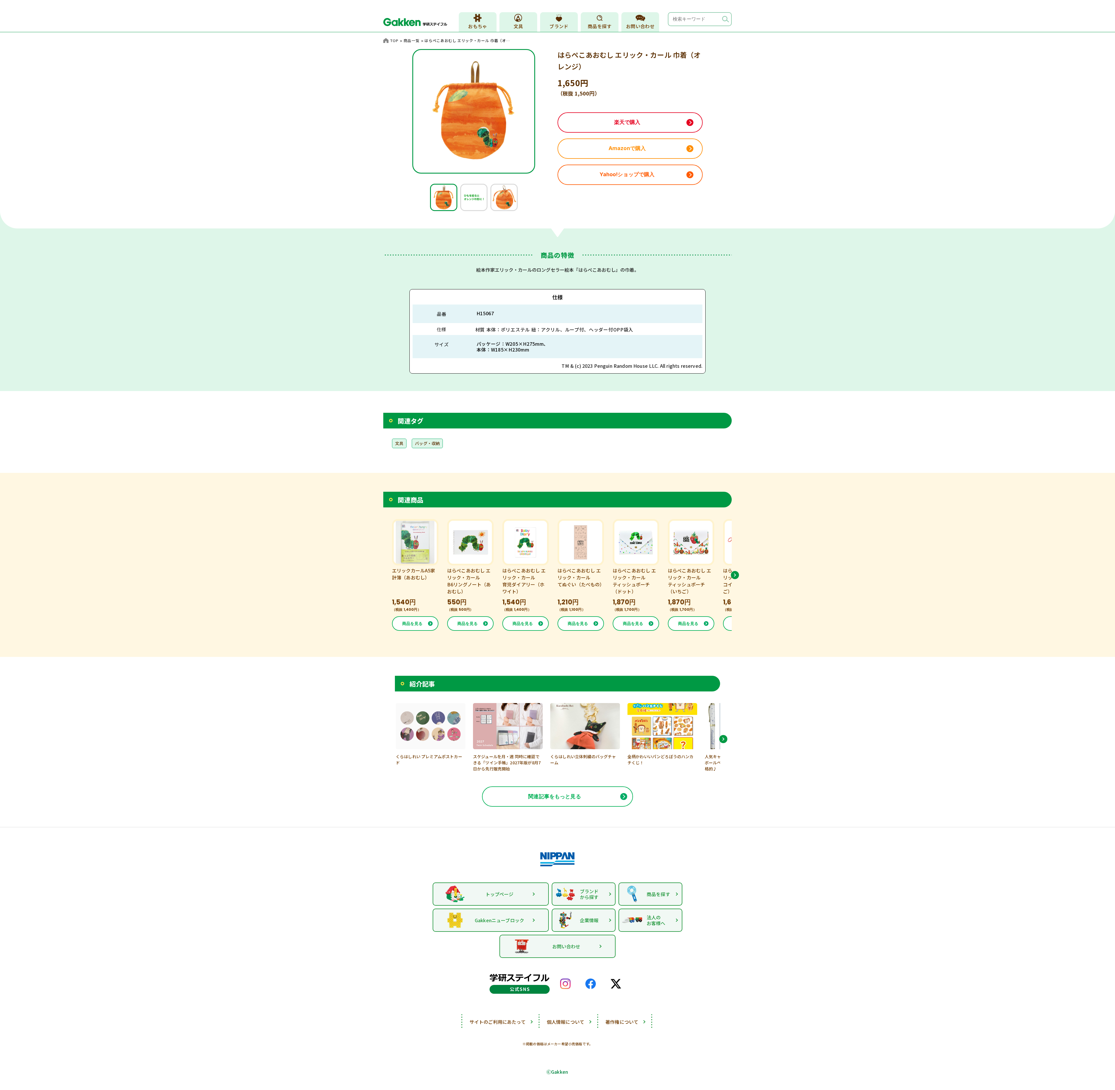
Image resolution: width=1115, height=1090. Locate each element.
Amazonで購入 (627, 148)
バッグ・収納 (427, 443)
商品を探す (600, 26)
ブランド (559, 26)
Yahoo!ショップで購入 (627, 174)
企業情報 (589, 920)
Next (735, 575)
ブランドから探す (589, 894)
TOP (394, 40)
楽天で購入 (627, 122)
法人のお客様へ (656, 920)
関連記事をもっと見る (554, 796)
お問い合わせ (640, 26)
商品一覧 (412, 40)
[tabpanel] (443, 197)
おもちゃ (477, 26)
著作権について (621, 1021)
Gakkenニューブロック (499, 920)
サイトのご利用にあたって (498, 1021)
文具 (518, 26)
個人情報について (565, 1021)
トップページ (499, 894)
